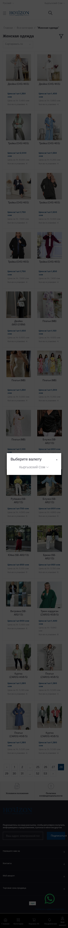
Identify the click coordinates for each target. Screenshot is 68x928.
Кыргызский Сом (32, 467)
